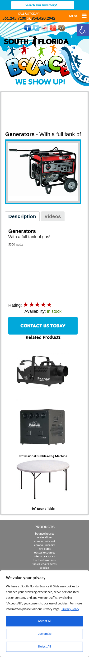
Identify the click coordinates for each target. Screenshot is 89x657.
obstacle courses (44, 552)
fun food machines (44, 560)
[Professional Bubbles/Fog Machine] (43, 426)
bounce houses (44, 533)
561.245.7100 (14, 18)
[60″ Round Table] (43, 480)
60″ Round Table (43, 509)
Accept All (44, 621)
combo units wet (44, 541)
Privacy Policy (70, 609)
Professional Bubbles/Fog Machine (43, 456)
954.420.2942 (43, 18)
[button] (83, 30)
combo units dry (44, 545)
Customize (45, 634)
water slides (44, 537)
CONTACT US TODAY (43, 325)
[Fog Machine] (43, 372)
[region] (44, 613)
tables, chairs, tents (44, 564)
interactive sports (45, 556)
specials (44, 567)
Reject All (44, 646)
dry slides (45, 548)
